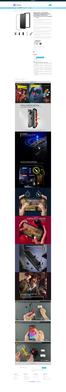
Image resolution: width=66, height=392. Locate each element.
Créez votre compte (36, 377)
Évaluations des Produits (16, 375)
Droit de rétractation (26, 379)
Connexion (35, 376)
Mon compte (15, 379)
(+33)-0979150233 (20, 2)
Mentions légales (26, 376)
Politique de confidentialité (27, 378)
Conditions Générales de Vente (27, 377)
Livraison (25, 375)
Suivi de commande (36, 375)
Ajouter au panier (40, 57)
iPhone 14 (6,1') (35, 49)
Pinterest (39, 61)
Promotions (15, 376)
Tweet (38, 61)
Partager (36, 61)
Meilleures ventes (16, 378)
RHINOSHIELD (37, 17)
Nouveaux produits (16, 377)
